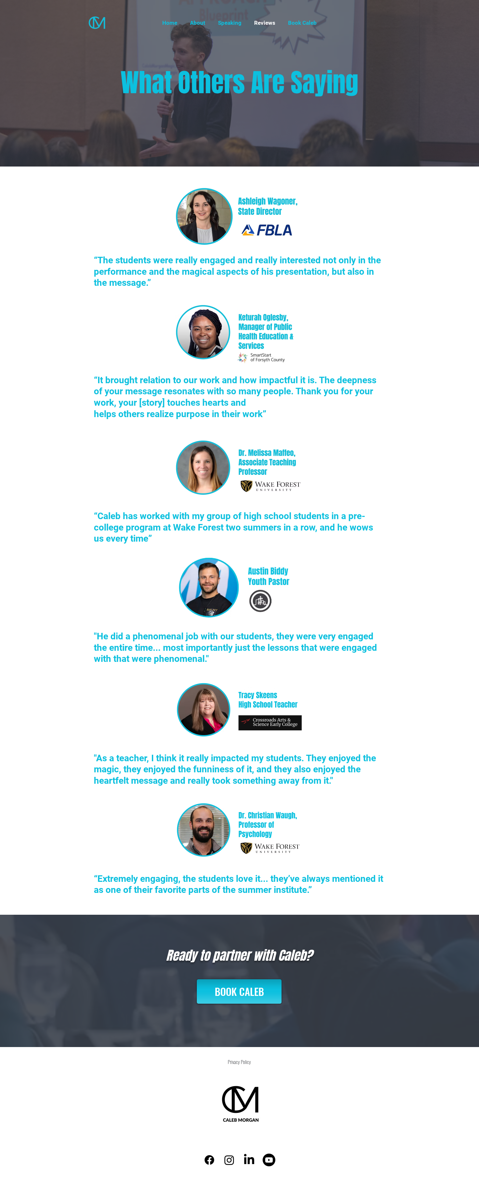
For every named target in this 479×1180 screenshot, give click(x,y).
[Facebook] (209, 1160)
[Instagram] (229, 1160)
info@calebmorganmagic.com (224, 1145)
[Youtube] (269, 1160)
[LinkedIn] (249, 1160)
